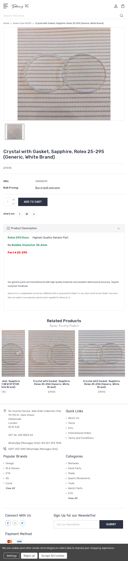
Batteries (73, 463)
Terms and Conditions (81, 438)
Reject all (29, 556)
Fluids (71, 473)
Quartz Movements (79, 478)
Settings (11, 556)
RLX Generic (13, 468)
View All (10, 488)
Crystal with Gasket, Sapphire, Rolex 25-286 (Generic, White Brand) (51, 384)
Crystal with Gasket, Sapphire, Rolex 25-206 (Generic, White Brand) (101, 384)
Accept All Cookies (53, 556)
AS (7, 478)
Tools (71, 483)
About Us (73, 418)
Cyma (9, 483)
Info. (71, 428)
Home (71, 423)
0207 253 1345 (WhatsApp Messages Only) (33, 449)
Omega (10, 463)
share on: (9, 213)
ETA (8, 473)
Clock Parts (74, 468)
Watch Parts (75, 488)
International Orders (79, 433)
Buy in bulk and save (47, 187)
